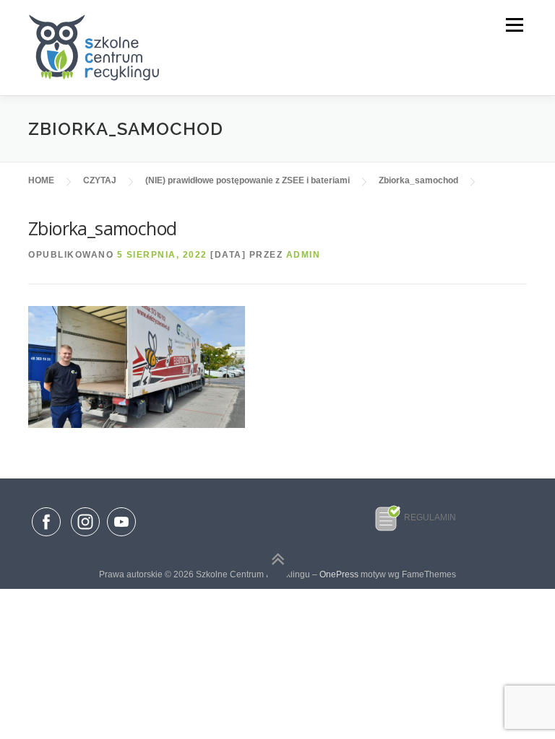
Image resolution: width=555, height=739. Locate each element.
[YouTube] (121, 537)
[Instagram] (85, 537)
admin (303, 255)
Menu (513, 24)
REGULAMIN (430, 517)
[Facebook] (46, 525)
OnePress (338, 574)
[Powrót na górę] (278, 559)
